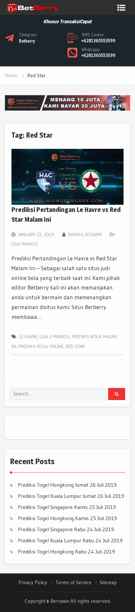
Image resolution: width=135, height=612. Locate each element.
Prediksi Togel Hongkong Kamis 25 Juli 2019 (67, 518)
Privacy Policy (32, 582)
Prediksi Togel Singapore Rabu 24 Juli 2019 (66, 529)
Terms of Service (73, 582)
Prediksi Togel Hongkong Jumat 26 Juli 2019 (67, 484)
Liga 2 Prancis (55, 337)
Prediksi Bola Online (41, 346)
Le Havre (28, 337)
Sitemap (108, 582)
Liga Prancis (24, 244)
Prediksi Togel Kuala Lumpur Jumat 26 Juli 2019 (71, 496)
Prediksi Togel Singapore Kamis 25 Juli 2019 (67, 507)
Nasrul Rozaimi (85, 234)
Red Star (75, 346)
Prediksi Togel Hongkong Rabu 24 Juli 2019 (66, 551)
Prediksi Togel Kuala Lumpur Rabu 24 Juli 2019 (70, 540)
